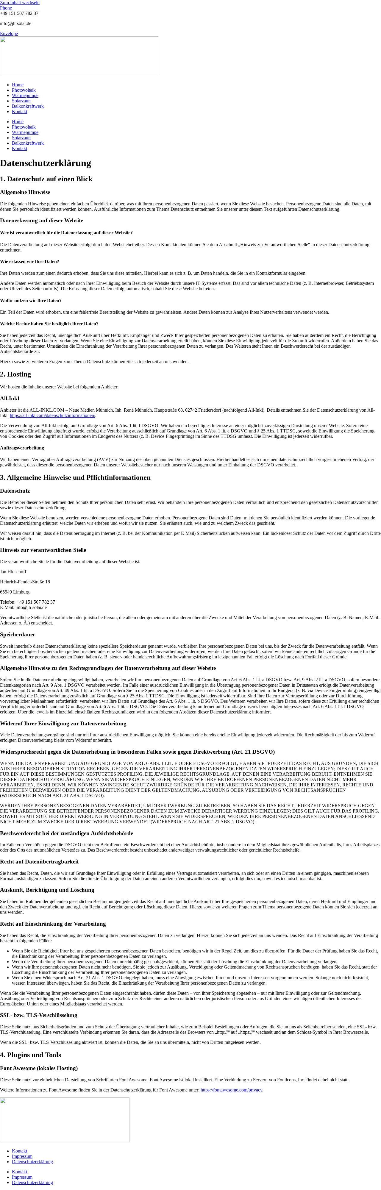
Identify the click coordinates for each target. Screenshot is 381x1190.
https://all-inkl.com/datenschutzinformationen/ (52, 415)
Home (18, 84)
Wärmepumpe (25, 95)
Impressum (22, 1156)
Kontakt (19, 111)
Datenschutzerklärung (32, 1161)
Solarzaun (21, 100)
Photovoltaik (24, 90)
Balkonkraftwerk (28, 106)
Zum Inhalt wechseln (20, 2)
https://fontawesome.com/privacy (231, 1089)
